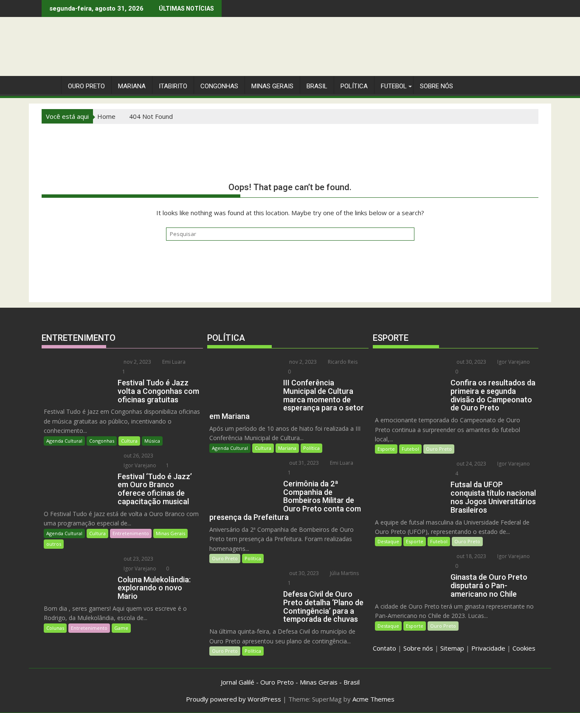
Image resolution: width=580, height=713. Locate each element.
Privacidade (488, 648)
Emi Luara (173, 361)
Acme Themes (373, 699)
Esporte (386, 449)
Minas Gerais (170, 533)
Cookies (523, 648)
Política (354, 86)
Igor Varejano (139, 465)
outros (53, 544)
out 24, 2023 (470, 463)
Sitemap (452, 648)
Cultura (129, 441)
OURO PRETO (86, 86)
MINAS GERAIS (272, 86)
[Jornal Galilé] (50, 84)
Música (152, 441)
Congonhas (219, 86)
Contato (384, 648)
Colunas (55, 628)
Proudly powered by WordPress (233, 699)
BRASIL (317, 86)
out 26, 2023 (137, 455)
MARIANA (132, 86)
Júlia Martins (344, 573)
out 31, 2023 (303, 462)
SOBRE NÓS (436, 86)
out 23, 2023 (137, 558)
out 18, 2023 (470, 556)
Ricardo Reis (342, 361)
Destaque (388, 541)
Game (121, 628)
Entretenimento (131, 533)
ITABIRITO (173, 86)
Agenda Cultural (64, 441)
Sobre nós (418, 648)
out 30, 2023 (303, 573)
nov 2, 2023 (136, 361)
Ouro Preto (225, 558)
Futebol (394, 86)
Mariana (287, 448)
